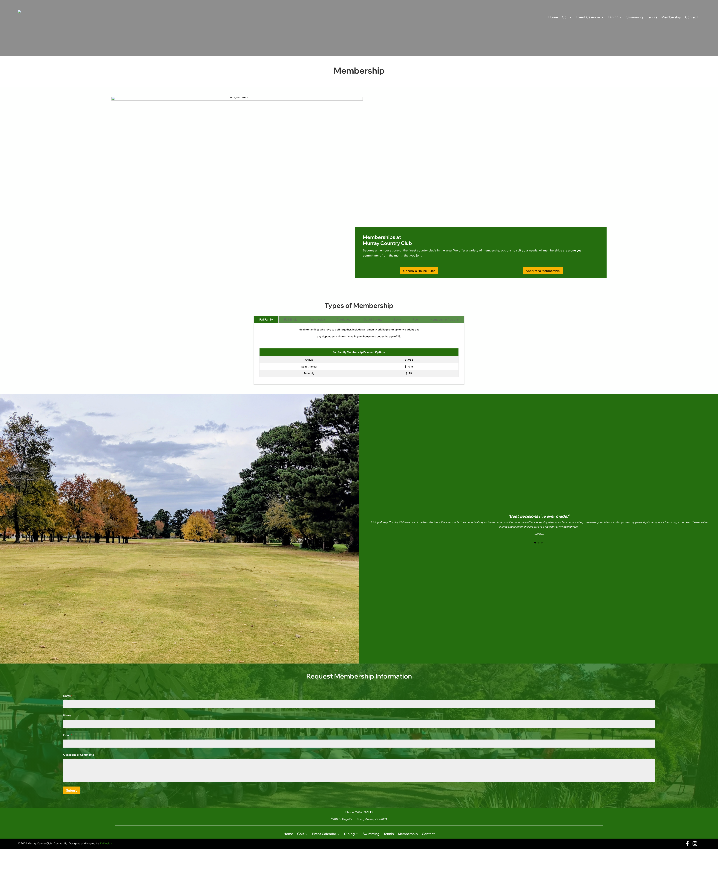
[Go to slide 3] (542, 543)
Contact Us (60, 843)
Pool (415, 319)
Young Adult (317, 319)
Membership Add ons (444, 319)
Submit (71, 790)
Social (397, 319)
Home (553, 17)
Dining (613, 17)
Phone (68, 715)
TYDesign (106, 843)
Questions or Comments (78, 754)
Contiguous (344, 319)
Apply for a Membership (543, 271)
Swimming (634, 17)
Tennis (652, 17)
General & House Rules (419, 271)
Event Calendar (588, 17)
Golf (565, 17)
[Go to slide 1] (535, 543)
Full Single (290, 319)
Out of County (372, 319)
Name (67, 695)
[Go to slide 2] (538, 543)
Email (67, 735)
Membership (671, 17)
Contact (691, 17)
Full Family (266, 319)
